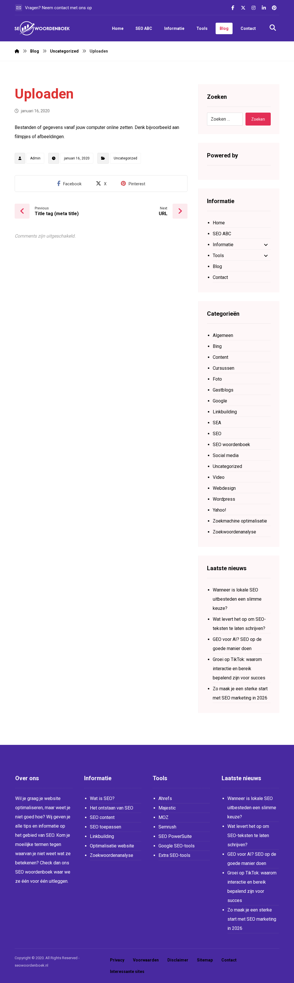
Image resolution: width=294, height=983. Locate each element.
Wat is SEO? (102, 798)
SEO (217, 433)
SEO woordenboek (231, 444)
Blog (217, 266)
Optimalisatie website (112, 846)
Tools (218, 255)
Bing (217, 346)
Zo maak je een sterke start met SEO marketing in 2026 (240, 693)
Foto (217, 379)
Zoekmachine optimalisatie (240, 521)
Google (220, 401)
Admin (35, 158)
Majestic (167, 808)
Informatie (223, 244)
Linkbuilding (225, 412)
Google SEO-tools (176, 846)
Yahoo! (219, 510)
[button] (232, 7)
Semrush (167, 827)
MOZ (163, 817)
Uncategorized (125, 158)
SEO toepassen (105, 827)
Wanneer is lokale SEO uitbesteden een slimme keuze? (237, 599)
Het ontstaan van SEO (111, 808)
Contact (220, 277)
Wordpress (224, 499)
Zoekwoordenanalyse (234, 532)
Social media (226, 455)
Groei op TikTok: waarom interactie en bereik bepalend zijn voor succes (239, 669)
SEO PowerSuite (175, 836)
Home (219, 222)
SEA (217, 422)
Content (220, 357)
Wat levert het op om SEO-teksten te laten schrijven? (239, 623)
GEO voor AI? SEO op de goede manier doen (237, 644)
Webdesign (224, 488)
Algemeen (223, 335)
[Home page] (17, 51)
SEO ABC (222, 233)
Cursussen (223, 368)
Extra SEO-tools (174, 855)
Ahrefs (165, 798)
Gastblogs (223, 390)
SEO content (102, 817)
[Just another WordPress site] (43, 28)
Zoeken (258, 119)
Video (219, 477)
